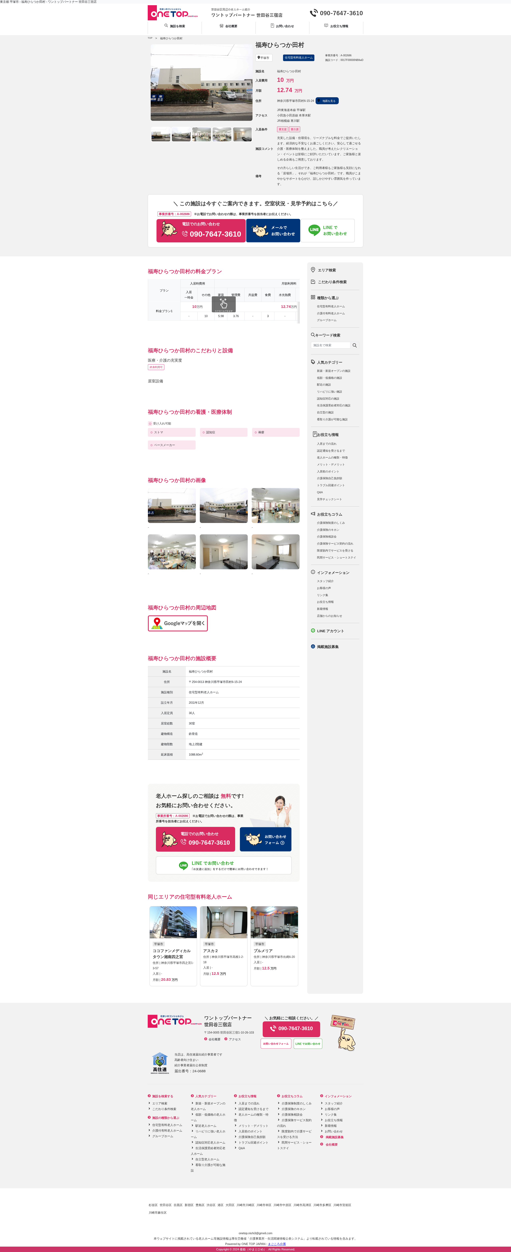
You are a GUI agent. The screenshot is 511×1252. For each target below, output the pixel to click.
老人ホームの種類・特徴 (332, 457)
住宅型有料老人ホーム (331, 306)
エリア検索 (327, 270)
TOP (150, 38)
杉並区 (153, 1205)
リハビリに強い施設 (329, 391)
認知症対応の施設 (328, 398)
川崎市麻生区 (158, 1212)
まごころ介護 (277, 1244)
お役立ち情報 (325, 601)
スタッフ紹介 (325, 581)
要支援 (283, 129)
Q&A (320, 492)
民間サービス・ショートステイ (336, 557)
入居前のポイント (328, 471)
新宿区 (189, 1205)
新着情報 (322, 608)
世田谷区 (166, 1205)
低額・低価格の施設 (329, 377)
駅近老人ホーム (205, 1125)
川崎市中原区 (282, 1205)
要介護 (295, 129)
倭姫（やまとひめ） (253, 1249)
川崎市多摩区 (322, 1205)
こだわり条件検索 (332, 282)
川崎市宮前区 (342, 1205)
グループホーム (327, 320)
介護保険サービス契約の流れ (335, 543)
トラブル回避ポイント (331, 485)
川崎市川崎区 (246, 1205)
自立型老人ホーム (207, 1159)
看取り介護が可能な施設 (332, 419)
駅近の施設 (324, 384)
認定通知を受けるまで (331, 450)
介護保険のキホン (328, 529)
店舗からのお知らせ (329, 615)
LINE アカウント (330, 631)
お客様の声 (324, 588)
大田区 (230, 1205)
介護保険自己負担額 (329, 478)
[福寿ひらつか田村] (202, 82)
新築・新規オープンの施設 (334, 370)
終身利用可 (156, 367)
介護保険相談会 (327, 536)
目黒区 (178, 1205)
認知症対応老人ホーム (210, 1142)
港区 (221, 1205)
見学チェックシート (329, 499)
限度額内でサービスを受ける (335, 550)
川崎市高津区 (302, 1205)
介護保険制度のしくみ (331, 522)
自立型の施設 (325, 412)
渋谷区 (211, 1205)
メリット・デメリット (331, 464)
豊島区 (200, 1205)
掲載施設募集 (328, 647)
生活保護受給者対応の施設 (334, 405)
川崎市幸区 (263, 1205)
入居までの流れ (327, 443)
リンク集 (322, 595)
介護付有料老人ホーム (331, 313)
